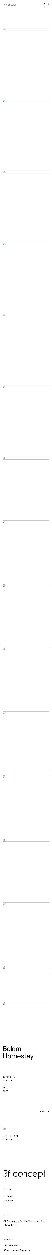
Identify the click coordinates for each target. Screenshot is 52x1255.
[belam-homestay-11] (26, 1020)
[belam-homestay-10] (26, 349)
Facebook (8, 1200)
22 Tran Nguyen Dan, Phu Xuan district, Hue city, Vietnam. (24, 1223)
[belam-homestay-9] (26, 277)
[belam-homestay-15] (26, 870)
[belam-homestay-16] (26, 933)
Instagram (8, 1196)
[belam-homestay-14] (26, 806)
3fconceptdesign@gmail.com (17, 1250)
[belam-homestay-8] (26, 206)
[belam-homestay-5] (26, 420)
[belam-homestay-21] (26, 679)
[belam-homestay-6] (26, 63)
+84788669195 (11, 1245)
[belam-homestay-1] (26, 742)
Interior (8, 1080)
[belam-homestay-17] (26, 488)
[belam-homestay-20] (26, 615)
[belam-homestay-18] (26, 551)
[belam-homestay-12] (26, 983)
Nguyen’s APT (10, 1136)
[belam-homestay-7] (26, 134)
